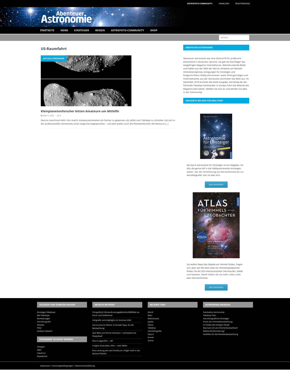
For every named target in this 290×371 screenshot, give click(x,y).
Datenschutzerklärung (85, 365)
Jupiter (151, 321)
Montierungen (43, 318)
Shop (153, 30)
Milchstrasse (153, 318)
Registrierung (242, 3)
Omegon (41, 346)
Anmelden (224, 3)
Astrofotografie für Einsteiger (216, 318)
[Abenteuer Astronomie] (145, 17)
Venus (150, 324)
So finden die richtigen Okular (216, 324)
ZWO (39, 350)
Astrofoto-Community (127, 30)
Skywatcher (42, 356)
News (64, 30)
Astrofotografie (44, 321)
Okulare (40, 324)
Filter (39, 327)
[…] (166, 123)
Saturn (151, 334)
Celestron (41, 353)
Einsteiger (81, 30)
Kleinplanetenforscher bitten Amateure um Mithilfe (80, 111)
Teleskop (152, 327)
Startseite (47, 30)
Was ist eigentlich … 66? (102, 340)
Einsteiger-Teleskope (46, 312)
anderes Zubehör (44, 331)
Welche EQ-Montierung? (214, 331)
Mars (150, 315)
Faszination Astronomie (213, 312)
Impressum (45, 365)
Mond (150, 312)
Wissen (100, 30)
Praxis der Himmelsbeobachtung (217, 321)
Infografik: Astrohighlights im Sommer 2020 (111, 320)
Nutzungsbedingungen (62, 365)
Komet (151, 337)
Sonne (150, 340)
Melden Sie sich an (215, 88)
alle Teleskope (43, 315)
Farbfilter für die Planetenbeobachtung (220, 334)
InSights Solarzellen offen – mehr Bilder (109, 345)
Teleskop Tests (209, 315)
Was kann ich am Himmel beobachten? (220, 327)
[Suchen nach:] (234, 37)
